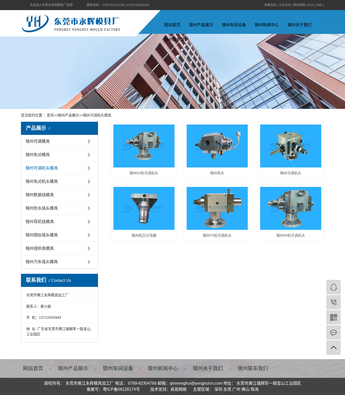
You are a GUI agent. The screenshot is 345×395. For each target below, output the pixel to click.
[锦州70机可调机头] (217, 208)
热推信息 (270, 5)
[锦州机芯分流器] (144, 208)
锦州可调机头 (290, 173)
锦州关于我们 (299, 25)
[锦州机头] (217, 146)
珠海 (255, 389)
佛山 (245, 389)
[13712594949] (333, 302)
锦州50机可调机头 (144, 173)
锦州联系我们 (253, 368)
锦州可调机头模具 (97, 115)
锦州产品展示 (201, 25)
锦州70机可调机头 (217, 235)
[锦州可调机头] (290, 146)
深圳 (218, 389)
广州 (236, 389)
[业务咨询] (333, 287)
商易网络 (178, 389)
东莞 (227, 389)
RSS (311, 5)
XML (319, 5)
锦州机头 (217, 173)
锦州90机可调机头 (290, 235)
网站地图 (299, 5)
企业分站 (285, 5)
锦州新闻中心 (267, 25)
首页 (50, 115)
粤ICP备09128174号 (121, 389)
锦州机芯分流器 (144, 235)
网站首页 (172, 25)
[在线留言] (333, 332)
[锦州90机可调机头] (290, 208)
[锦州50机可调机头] (144, 146)
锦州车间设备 (234, 25)
